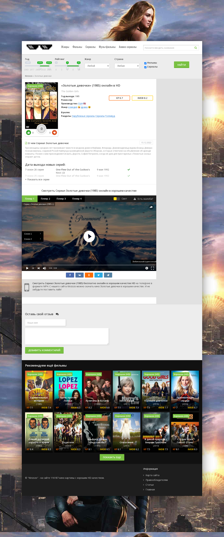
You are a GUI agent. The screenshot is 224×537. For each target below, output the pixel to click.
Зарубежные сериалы (83, 115)
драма (84, 107)
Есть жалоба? (145, 198)
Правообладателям (157, 479)
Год (27, 59)
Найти (181, 64)
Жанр (88, 59)
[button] (37, 179)
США (80, 103)
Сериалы (90, 47)
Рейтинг (59, 59)
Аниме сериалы (128, 47)
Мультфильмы (107, 47)
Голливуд (110, 115)
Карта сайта (152, 475)
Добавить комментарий (44, 350)
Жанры (65, 47)
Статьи (150, 484)
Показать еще (112, 457)
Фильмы (77, 47)
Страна (118, 59)
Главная (150, 489)
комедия (72, 107)
